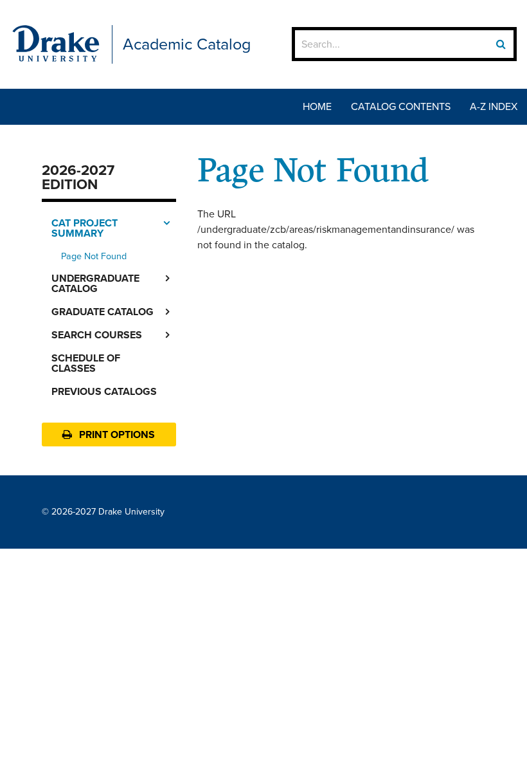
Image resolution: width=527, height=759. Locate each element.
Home (317, 106)
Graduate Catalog (102, 311)
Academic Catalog (187, 44)
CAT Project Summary (84, 228)
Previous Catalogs (104, 391)
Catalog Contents (401, 106)
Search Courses (96, 334)
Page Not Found (94, 256)
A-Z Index (493, 106)
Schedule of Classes (85, 363)
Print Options (115, 434)
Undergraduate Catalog (95, 283)
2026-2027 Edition (78, 177)
